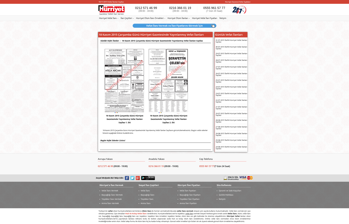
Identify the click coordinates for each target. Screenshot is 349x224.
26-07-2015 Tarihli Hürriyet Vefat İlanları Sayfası (231, 74)
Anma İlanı (146, 203)
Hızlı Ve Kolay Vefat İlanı (136, 213)
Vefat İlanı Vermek (110, 190)
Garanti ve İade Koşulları (230, 190)
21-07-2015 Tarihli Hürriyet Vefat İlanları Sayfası (231, 108)
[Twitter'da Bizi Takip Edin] (132, 178)
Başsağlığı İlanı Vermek (112, 195)
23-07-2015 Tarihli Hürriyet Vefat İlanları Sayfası (231, 94)
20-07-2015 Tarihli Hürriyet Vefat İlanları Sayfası (231, 114)
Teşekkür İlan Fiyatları (190, 199)
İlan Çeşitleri (126, 18)
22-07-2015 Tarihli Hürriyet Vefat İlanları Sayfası (231, 101)
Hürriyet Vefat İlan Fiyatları (204, 18)
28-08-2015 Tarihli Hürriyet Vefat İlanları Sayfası (231, 121)
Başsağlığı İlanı (147, 195)
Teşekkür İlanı (147, 199)
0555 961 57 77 (214, 9)
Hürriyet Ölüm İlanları (178, 18)
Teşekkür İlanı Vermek (112, 199)
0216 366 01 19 (180, 9)
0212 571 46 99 (146, 9)
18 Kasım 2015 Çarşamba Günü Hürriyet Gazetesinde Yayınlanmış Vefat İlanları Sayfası (162, 40)
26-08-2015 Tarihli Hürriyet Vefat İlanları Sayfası (231, 134)
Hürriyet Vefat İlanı (108, 18)
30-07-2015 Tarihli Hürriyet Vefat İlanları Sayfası (231, 48)
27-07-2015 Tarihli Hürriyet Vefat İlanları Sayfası (231, 68)
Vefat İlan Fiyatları (188, 190)
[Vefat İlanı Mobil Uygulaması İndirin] (148, 178)
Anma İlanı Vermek (110, 203)
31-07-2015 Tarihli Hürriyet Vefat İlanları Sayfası (231, 41)
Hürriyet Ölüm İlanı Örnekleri (150, 18)
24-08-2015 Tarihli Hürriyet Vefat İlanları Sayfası (231, 148)
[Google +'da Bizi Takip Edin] (138, 178)
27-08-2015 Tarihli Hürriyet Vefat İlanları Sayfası (231, 128)
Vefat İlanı (145, 190)
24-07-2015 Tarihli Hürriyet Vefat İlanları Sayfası (231, 88)
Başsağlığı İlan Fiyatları (190, 195)
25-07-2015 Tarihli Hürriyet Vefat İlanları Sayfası (231, 81)
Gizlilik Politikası (226, 195)
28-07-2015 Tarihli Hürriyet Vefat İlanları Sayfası (231, 61)
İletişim (222, 18)
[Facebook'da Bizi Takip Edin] (127, 178)
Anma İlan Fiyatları (188, 203)
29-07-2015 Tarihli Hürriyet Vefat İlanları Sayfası (231, 54)
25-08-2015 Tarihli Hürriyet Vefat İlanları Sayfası (231, 141)
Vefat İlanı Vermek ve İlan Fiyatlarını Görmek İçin (174, 25)
